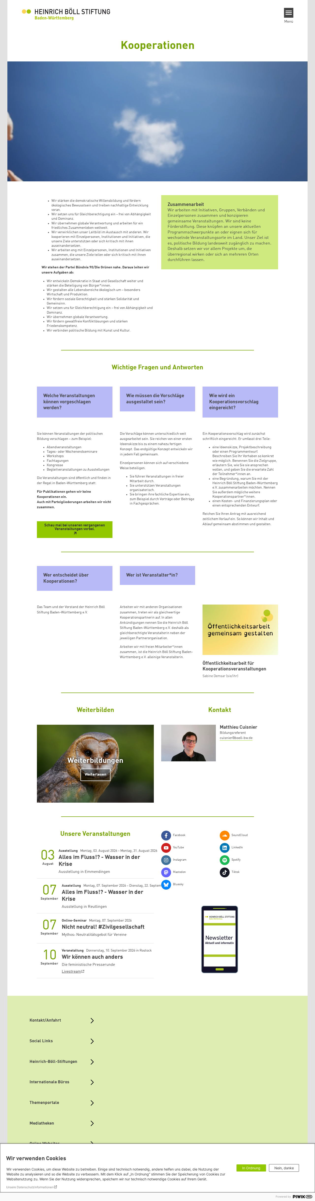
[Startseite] (66, 13)
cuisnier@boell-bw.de (236, 738)
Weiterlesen (95, 775)
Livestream (71, 972)
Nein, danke (284, 1168)
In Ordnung (251, 1168)
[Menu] (289, 13)
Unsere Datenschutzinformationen (29, 1187)
